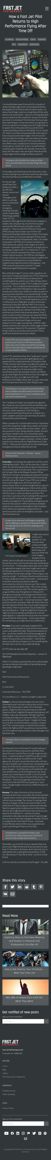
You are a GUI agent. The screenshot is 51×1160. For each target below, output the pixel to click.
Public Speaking (8, 1094)
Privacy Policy (8, 1108)
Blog (4, 1069)
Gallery (5, 1073)
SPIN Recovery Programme (13, 1077)
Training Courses (9, 1090)
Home (5, 1066)
